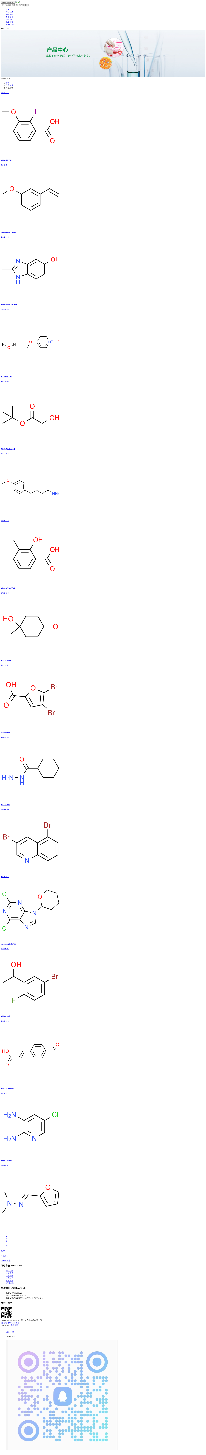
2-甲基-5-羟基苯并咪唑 (8, 232)
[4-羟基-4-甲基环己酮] (31, 656)
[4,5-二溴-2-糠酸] (31, 728)
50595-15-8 (5, 381)
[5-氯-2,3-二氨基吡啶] (31, 1156)
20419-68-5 (5, 877)
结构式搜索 (5, 1261)
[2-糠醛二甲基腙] (31, 1228)
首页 (8, 9)
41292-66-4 (5, 237)
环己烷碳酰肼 (5, 732)
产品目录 (9, 12)
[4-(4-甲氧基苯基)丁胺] (31, 516)
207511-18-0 (5, 309)
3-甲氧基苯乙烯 (6, 160)
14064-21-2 (5, 1165)
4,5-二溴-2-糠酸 (6, 660)
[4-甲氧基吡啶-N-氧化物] (31, 372)
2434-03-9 (4, 665)
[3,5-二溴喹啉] (31, 872)
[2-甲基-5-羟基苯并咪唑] (31, 300)
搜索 (26, 5)
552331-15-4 (5, 949)
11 (7, 1245)
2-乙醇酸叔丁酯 (6, 377)
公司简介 (9, 14)
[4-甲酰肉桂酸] (31, 1084)
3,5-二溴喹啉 (5, 805)
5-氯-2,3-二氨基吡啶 (8, 1088)
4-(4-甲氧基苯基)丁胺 (8, 449)
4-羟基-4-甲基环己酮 (8, 588)
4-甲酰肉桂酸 (5, 1016)
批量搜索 (9, 22)
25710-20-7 (5, 1093)
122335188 (10, 1332)
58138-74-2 (5, 521)
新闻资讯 (9, 17)
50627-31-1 (5, 93)
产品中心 (5, 1256)
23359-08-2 (5, 1021)
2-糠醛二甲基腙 (6, 1160)
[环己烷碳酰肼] (31, 800)
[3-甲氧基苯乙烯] (31, 228)
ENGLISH (10, 24)
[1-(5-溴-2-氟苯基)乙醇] (31, 1011)
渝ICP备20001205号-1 (10, 1323)
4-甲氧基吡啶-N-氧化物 (9, 304)
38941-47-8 (5, 737)
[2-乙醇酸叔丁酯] (31, 444)
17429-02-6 (5, 593)
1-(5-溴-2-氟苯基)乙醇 (8, 944)
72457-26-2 (5, 453)
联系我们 (9, 19)
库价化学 (14, 1325)
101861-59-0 (5, 809)
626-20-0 (4, 165)
